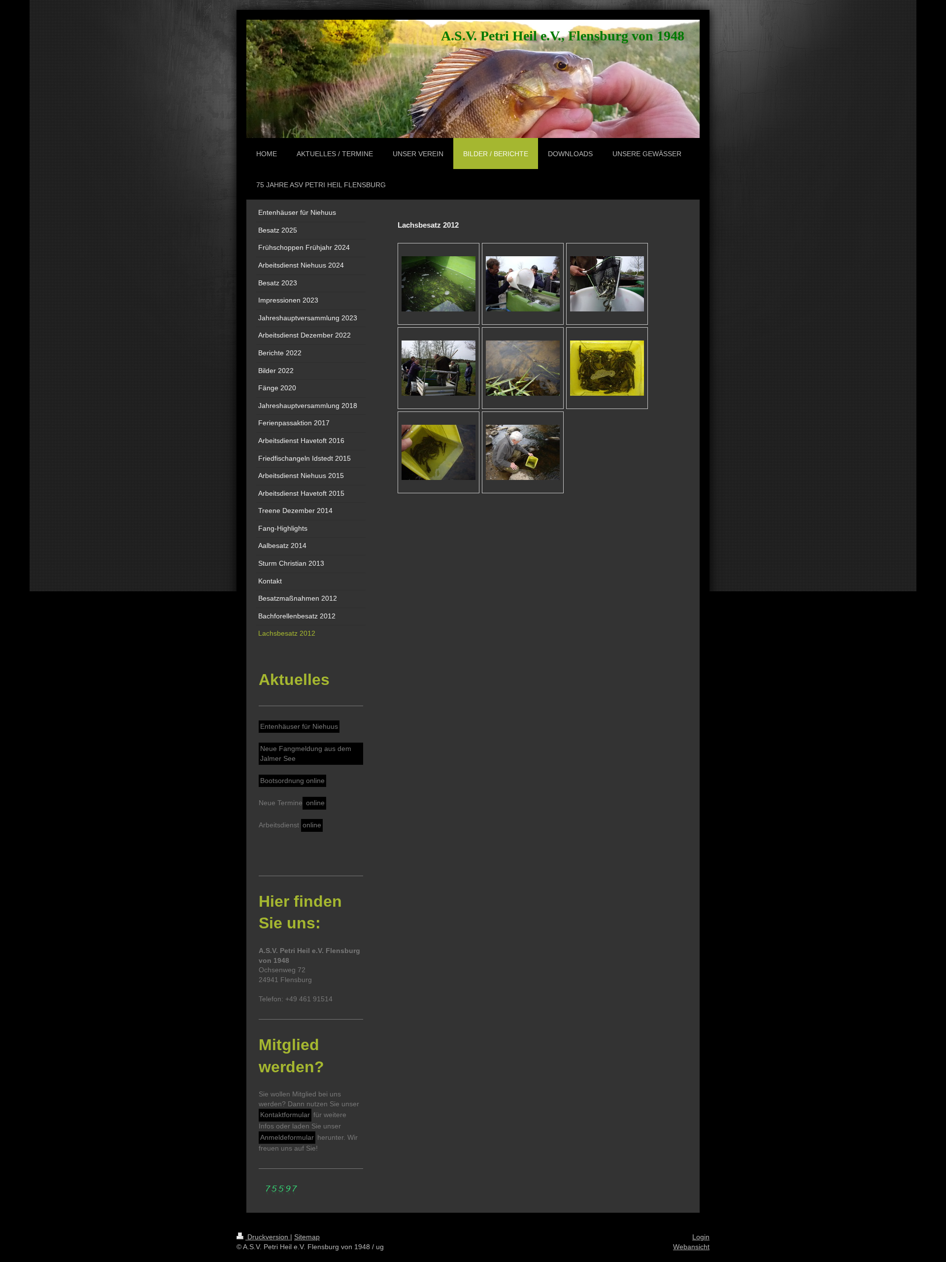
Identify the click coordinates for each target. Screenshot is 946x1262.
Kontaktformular (285, 1115)
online (314, 803)
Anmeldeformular (287, 1137)
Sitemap (307, 1237)
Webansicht (691, 1247)
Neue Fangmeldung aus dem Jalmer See (305, 753)
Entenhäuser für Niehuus (299, 726)
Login (701, 1237)
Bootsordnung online (292, 780)
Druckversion (267, 1237)
